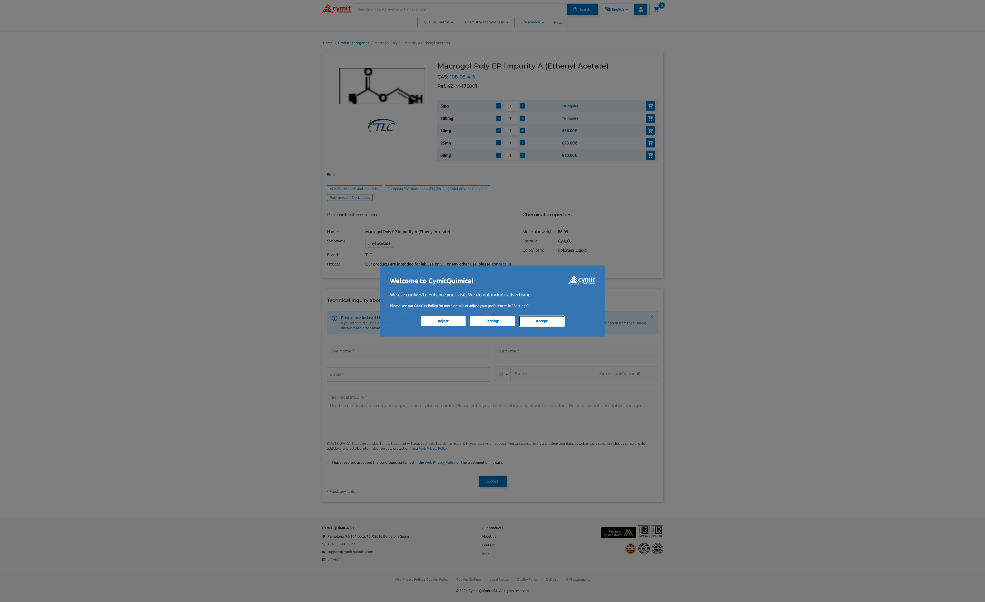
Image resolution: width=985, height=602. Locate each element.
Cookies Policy (426, 306)
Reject (443, 321)
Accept (542, 321)
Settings (492, 321)
